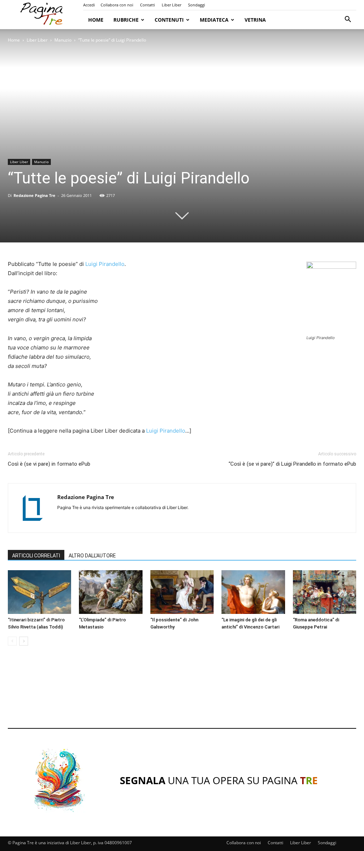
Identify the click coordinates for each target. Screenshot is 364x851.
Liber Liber (171, 4)
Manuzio (62, 40)
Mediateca (214, 19)
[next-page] (23, 641)
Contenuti (169, 19)
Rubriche (126, 19)
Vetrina (255, 19)
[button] (347, 20)
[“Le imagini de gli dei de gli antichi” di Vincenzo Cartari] (253, 592)
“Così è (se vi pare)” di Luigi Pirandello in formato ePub (292, 464)
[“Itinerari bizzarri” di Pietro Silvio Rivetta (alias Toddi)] (39, 592)
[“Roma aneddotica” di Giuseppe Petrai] (324, 592)
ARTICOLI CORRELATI (36, 555)
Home (95, 19)
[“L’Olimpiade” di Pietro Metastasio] (110, 592)
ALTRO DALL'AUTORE (92, 555)
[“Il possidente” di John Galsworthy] (182, 592)
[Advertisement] (182, 694)
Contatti (147, 4)
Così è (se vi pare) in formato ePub (49, 464)
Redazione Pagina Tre (34, 195)
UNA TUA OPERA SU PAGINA (219, 780)
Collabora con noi (117, 4)
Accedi (89, 4)
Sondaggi (196, 4)
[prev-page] (12, 641)
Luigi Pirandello (104, 264)
